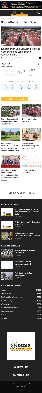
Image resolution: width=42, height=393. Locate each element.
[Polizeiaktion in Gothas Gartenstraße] (7, 276)
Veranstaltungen (7, 300)
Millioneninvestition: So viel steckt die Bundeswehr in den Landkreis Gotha (27, 211)
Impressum (6, 384)
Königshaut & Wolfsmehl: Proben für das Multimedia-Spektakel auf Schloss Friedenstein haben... (10, 175)
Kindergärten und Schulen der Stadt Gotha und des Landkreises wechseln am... (20, 51)
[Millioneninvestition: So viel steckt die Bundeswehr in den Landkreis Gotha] (7, 212)
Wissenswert (6, 304)
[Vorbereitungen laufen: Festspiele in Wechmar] (7, 225)
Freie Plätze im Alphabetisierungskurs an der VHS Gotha (30, 145)
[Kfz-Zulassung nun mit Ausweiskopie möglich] (7, 265)
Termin (4, 318)
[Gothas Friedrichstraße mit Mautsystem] (7, 253)
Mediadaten (33, 384)
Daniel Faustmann (7, 58)
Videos (3, 314)
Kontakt (23, 386)
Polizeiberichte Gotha (9, 307)
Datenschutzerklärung (20, 384)
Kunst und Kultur (8, 311)
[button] (38, 13)
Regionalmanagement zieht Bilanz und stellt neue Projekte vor (9, 121)
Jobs (17, 386)
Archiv (3, 290)
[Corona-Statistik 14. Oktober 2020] (31, 161)
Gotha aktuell (6, 293)
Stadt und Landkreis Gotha (11, 297)
